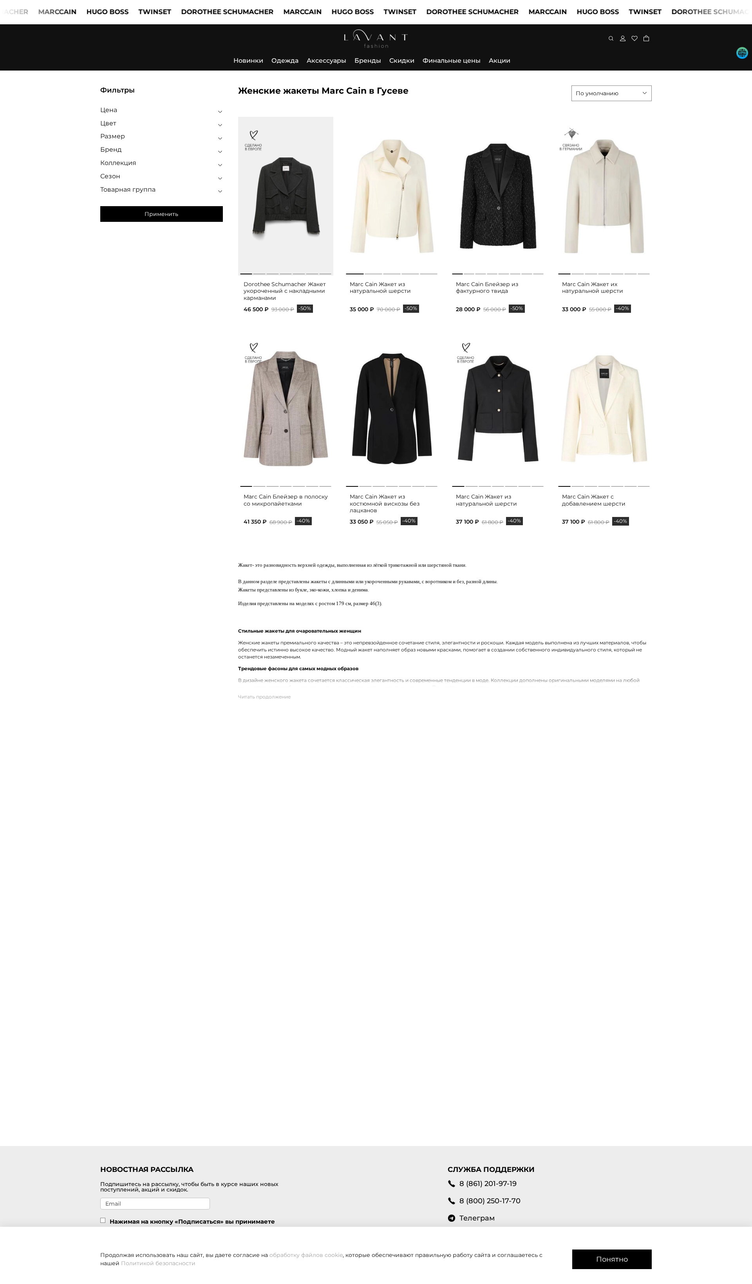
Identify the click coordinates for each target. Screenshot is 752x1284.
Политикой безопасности (158, 1263)
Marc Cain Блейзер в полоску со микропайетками (286, 500)
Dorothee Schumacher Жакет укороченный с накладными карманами (285, 291)
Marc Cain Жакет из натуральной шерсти (380, 288)
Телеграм (477, 1217)
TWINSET (131, 12)
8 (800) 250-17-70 (490, 1200)
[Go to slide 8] (538, 272)
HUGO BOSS (84, 12)
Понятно (612, 1259)
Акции (499, 60)
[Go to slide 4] (285, 272)
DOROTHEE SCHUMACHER (203, 12)
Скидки (401, 60)
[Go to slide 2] (259, 272)
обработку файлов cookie (306, 1255)
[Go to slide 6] (312, 272)
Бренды (367, 60)
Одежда (284, 60)
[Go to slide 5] (299, 272)
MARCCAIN (33, 12)
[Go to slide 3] (272, 272)
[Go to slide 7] (325, 272)
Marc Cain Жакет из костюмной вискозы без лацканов (384, 503)
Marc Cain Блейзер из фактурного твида (487, 288)
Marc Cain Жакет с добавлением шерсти (593, 500)
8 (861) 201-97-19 (488, 1183)
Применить (161, 214)
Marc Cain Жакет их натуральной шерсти (592, 288)
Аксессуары (326, 60)
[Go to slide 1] (246, 272)
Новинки (248, 60)
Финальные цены (452, 60)
